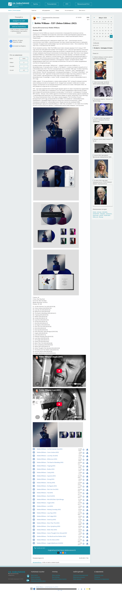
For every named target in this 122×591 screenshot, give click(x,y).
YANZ (38, 17)
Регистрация (16, 10)
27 (102, 36)
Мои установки (36, 579)
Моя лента (34, 575)
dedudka (104, 212)
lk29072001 (107, 215)
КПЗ (67, 4)
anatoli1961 (96, 213)
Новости (95, 53)
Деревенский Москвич (38, 581)
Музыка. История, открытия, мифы (18, 41)
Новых (11, 62)
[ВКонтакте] (61, 553)
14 (105, 30)
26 (100, 36)
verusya (99, 212)
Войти (10, 10)
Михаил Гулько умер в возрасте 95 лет (102, 140)
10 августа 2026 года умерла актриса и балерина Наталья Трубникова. (101, 119)
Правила (97, 577)
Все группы (55, 577)
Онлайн (12, 66)
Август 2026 (103, 18)
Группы (35, 4)
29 (108, 36)
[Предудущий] (111, 17)
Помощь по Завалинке (101, 579)
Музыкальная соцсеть (20, 4)
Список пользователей (80, 575)
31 (94, 39)
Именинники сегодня (100, 209)
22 (108, 33)
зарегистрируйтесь (19, 27)
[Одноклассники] (63, 553)
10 (94, 30)
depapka (102, 213)
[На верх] (28, 576)
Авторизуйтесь (37, 562)
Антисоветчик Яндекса (19, 46)
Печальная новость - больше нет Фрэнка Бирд (103, 100)
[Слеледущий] (94, 17)
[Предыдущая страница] (28, 580)
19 (100, 33)
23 (111, 33)
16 (111, 30)
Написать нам (98, 575)
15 (108, 30)
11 (97, 30)
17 (94, 33)
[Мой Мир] (65, 553)
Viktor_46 (95, 217)
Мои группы (56, 575)
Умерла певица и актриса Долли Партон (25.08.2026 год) (103, 57)
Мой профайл (35, 577)
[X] (58, 553)
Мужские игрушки (79, 577)
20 (102, 33)
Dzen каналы (77, 579)
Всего (11, 58)
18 (97, 33)
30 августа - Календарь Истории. (103, 48)
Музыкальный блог (83, 4)
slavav (94, 212)
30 (111, 36)
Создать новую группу (59, 579)
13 (102, 30)
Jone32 (101, 215)
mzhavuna (109, 213)
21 (105, 33)
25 (97, 36)
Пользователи (51, 4)
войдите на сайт (19, 21)
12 (100, 30)
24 (94, 36)
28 (105, 36)
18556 (23, 58)
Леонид (101, 217)
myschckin (96, 215)
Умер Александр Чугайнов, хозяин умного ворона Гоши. (101, 82)
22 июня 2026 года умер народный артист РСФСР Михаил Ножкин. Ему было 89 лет (102, 182)
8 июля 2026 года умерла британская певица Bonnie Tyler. (102, 156)
